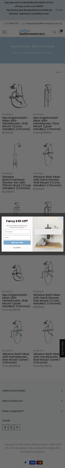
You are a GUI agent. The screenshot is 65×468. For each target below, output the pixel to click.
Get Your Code (17, 242)
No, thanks (17, 248)
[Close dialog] (61, 218)
